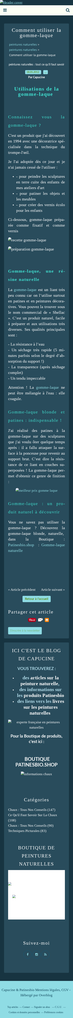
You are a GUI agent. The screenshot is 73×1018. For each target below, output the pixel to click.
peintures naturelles (23, 44)
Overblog (46, 995)
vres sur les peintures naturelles (44, 707)
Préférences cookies (53, 1012)
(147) (31, 810)
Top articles (12, 1007)
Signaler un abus (42, 1007)
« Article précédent (21, 590)
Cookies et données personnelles (24, 1012)
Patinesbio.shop (21, 545)
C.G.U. (58, 1007)
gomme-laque (25, 289)
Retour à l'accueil (36, 599)
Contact (26, 1007)
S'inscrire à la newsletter (25, 630)
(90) (31, 825)
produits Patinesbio (44, 695)
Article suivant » (53, 590)
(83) (27, 831)
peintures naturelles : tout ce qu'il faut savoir (36, 64)
